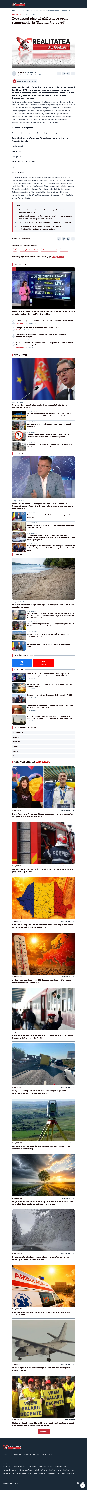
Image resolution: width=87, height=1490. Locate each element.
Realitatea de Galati (67, 810)
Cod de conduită (47, 1454)
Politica (18, 330)
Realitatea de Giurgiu (68, 1473)
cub (14, 250)
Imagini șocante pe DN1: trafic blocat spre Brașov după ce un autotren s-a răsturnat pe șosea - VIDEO (39, 1092)
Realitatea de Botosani (61, 1466)
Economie (15, 317)
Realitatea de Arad (39, 1473)
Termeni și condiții (15, 1454)
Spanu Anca (30, 72)
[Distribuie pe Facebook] (64, 73)
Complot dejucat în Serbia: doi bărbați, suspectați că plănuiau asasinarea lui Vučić (44, 211)
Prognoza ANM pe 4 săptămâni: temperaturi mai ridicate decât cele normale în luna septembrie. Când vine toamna (42, 1202)
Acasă (15, 10)
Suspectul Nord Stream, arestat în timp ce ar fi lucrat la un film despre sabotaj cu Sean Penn (51, 446)
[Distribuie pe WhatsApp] (68, 73)
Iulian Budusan (69, 1420)
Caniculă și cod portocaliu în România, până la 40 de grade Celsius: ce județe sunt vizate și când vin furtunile (42, 925)
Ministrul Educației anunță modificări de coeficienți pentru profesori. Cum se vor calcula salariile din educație (43, 1424)
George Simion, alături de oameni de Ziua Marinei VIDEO (38, 328)
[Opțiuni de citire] (82, 1485)
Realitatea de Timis (55, 1470)
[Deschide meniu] (73, 4)
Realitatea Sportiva (19, 1466)
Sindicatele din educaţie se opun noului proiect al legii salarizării (45, 222)
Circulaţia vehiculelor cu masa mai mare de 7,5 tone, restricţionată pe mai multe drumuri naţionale (40, 227)
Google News (58, 256)
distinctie (64, 250)
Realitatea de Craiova (40, 1470)
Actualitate (27, 10)
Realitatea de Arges (26, 1470)
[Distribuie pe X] (73, 73)
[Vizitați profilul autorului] (14, 73)
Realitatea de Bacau (8, 1473)
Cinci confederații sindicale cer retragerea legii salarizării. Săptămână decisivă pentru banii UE (50, 625)
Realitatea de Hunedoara (10, 1470)
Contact (5, 1454)
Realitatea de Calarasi (45, 1466)
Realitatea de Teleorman (24, 1473)
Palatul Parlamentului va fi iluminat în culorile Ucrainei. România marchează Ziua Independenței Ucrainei (45, 217)
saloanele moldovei (49, 250)
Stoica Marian (70, 1032)
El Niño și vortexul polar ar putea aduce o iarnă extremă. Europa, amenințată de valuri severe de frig (41, 1258)
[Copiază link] (59, 73)
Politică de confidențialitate (31, 1454)
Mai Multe (43, 1432)
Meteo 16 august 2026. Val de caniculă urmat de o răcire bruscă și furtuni (45, 321)
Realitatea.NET (7, 1466)
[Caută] (67, 3)
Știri (21, 10)
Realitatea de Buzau (54, 1473)
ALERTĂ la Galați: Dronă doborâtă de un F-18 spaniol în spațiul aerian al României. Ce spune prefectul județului (44, 344)
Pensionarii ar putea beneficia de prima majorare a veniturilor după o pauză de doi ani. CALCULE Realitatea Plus (43, 312)
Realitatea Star (32, 1466)
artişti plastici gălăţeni (29, 250)
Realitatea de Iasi (68, 1470)
